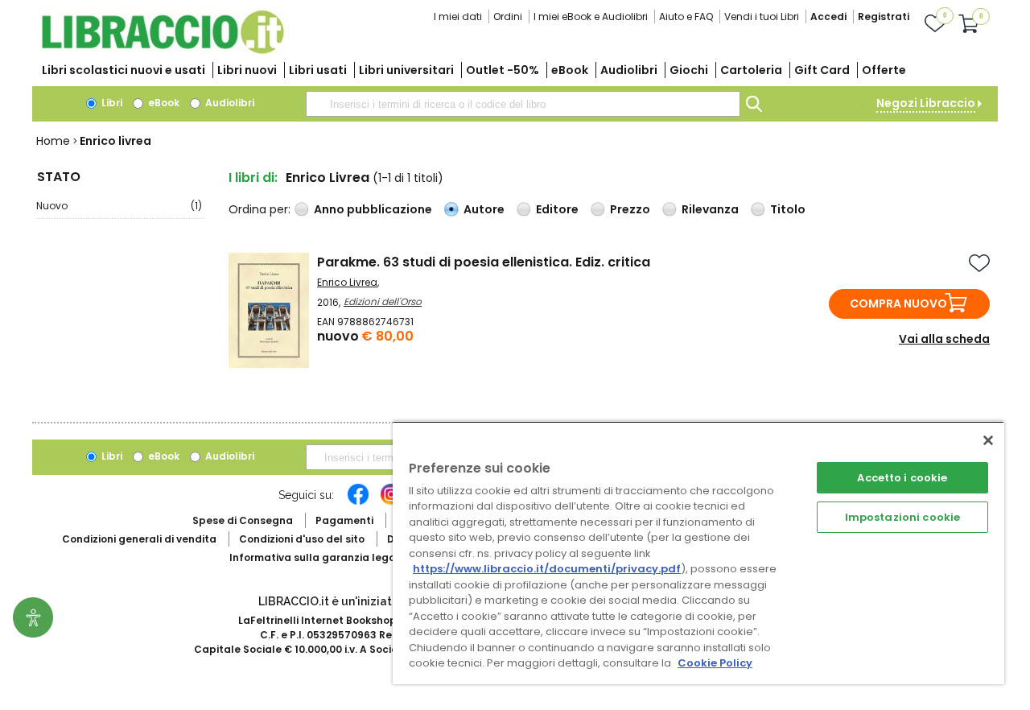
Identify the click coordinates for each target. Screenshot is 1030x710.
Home (53, 141)
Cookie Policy (715, 663)
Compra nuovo (898, 303)
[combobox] (523, 104)
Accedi (828, 16)
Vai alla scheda (944, 339)
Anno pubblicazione (373, 209)
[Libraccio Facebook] (358, 502)
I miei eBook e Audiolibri (591, 16)
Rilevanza (710, 209)
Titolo (787, 209)
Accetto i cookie (902, 477)
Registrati (883, 16)
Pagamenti (344, 520)
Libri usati (318, 70)
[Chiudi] (988, 440)
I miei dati (458, 16)
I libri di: (253, 177)
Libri (110, 102)
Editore (557, 209)
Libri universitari (406, 70)
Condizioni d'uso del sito (302, 539)
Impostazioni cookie (902, 517)
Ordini (507, 16)
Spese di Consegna (242, 520)
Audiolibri (628, 70)
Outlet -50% (502, 70)
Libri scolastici (123, 70)
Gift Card (822, 70)
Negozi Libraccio (925, 103)
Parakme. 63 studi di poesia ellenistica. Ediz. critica (483, 262)
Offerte (884, 70)
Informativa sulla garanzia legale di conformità (354, 557)
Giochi (689, 70)
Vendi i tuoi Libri (761, 16)
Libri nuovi (247, 70)
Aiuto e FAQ (686, 16)
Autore (484, 209)
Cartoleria (751, 70)
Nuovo (119, 206)
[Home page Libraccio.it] (162, 50)
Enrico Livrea (347, 282)
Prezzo (630, 209)
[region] (698, 552)
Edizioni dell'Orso (383, 301)
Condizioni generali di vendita (139, 539)
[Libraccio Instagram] (391, 502)
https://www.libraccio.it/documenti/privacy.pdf (547, 568)
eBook (569, 70)
